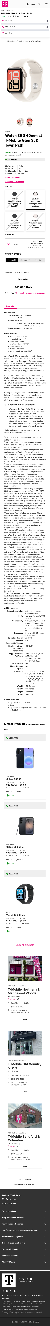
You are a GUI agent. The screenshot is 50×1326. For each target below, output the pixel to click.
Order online (23, 279)
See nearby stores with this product (30, 293)
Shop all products (25, 945)
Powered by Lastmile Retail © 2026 (25, 1322)
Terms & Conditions (13, 177)
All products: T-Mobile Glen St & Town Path (23, 41)
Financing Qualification (14, 182)
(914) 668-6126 (17, 1154)
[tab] (10, 306)
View (25, 1019)
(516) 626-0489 (17, 1007)
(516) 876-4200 (17, 1079)
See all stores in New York (25, 1184)
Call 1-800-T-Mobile (23, 287)
